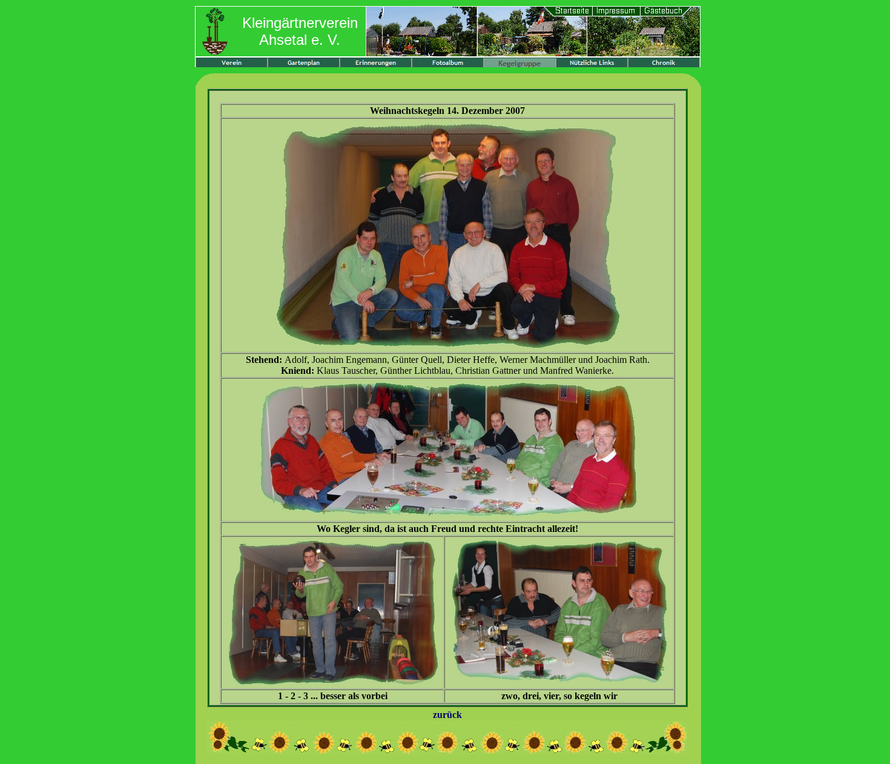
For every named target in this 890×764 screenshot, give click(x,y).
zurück (447, 714)
